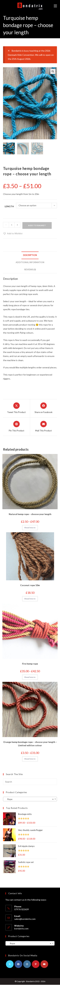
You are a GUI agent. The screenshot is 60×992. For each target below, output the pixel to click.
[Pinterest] (36, 964)
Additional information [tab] (30, 262)
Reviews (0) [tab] (30, 269)
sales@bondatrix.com (25, 919)
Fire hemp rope (30, 663)
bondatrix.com (21, 928)
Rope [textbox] (29, 799)
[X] (10, 964)
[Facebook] (18, 964)
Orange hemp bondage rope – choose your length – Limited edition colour (30, 744)
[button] (52, 71)
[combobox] (30, 799)
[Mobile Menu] (55, 6)
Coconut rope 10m (30, 585)
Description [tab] (30, 255)
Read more (30, 527)
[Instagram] (27, 964)
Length (9, 206)
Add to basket (37, 225)
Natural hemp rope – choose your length (30, 514)
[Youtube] (44, 964)
